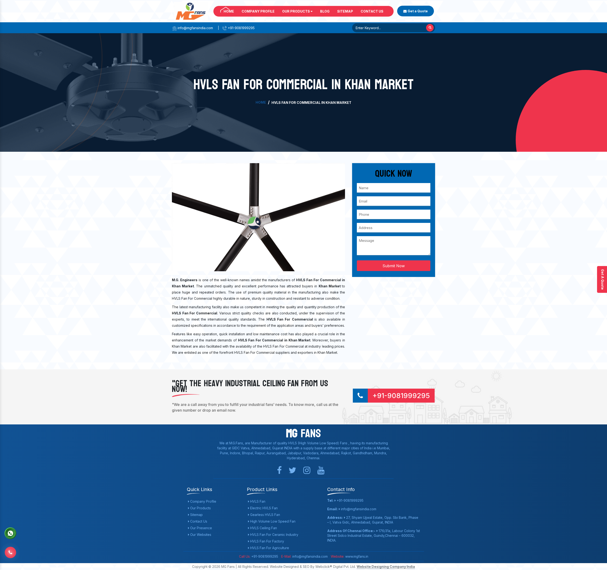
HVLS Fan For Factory (266, 541)
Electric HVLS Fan (263, 508)
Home (229, 11)
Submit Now (393, 265)
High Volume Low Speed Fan (272, 521)
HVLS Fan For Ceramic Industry (273, 535)
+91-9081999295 (241, 28)
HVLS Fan (257, 501)
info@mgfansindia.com (195, 28)
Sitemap (345, 11)
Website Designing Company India (386, 567)
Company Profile (258, 11)
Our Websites (200, 535)
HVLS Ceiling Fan (263, 528)
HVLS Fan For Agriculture (269, 548)
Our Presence (200, 528)
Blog (325, 11)
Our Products (296, 11)
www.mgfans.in (356, 556)
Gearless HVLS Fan (264, 515)
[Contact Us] (10, 552)
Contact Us (372, 11)
